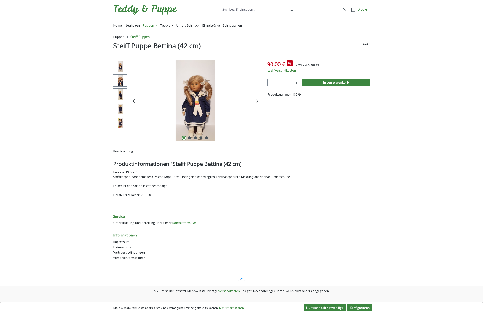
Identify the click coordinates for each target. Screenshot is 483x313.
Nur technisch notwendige (324, 308)
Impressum (121, 242)
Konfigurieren (360, 308)
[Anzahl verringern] (271, 82)
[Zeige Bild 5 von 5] (206, 137)
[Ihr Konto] (344, 9)
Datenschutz (122, 247)
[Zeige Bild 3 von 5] (195, 137)
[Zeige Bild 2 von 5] (189, 137)
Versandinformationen (129, 258)
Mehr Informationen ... (232, 308)
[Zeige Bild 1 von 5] (183, 137)
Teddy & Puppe (145, 8)
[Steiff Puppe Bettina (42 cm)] (195, 100)
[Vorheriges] (134, 101)
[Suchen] (291, 9)
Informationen (125, 235)
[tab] (123, 151)
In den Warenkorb (336, 82)
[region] (186, 100)
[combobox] (254, 9)
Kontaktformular (184, 223)
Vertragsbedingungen (129, 252)
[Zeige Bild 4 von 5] (200, 137)
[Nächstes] (257, 101)
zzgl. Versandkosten (281, 70)
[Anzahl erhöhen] (297, 82)
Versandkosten (229, 291)
